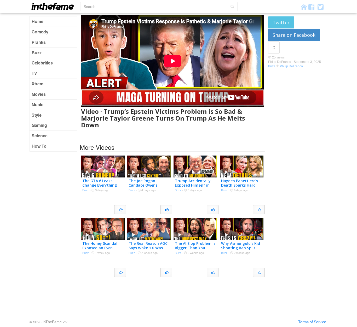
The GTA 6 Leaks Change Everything (99, 183)
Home (37, 21)
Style (37, 115)
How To (39, 146)
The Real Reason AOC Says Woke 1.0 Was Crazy (148, 248)
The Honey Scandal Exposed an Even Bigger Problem (99, 248)
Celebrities (42, 63)
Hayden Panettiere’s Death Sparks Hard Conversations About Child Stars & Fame (240, 187)
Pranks (39, 42)
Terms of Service (312, 321)
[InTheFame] (54, 6)
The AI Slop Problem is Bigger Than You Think (195, 248)
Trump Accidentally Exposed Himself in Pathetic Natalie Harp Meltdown (195, 187)
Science (40, 136)
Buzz (37, 53)
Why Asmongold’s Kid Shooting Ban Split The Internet (240, 248)
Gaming (39, 125)
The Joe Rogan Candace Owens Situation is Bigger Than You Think (146, 187)
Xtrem (37, 84)
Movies (39, 94)
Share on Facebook (294, 35)
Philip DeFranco (291, 66)
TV (34, 73)
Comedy (40, 32)
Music (37, 105)
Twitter (281, 22)
